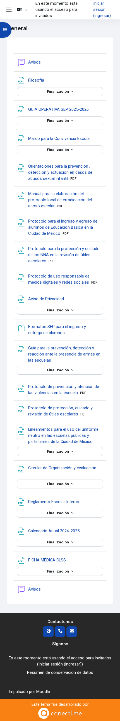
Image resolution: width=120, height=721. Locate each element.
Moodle (43, 691)
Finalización (58, 91)
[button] (21, 9)
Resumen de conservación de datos (60, 672)
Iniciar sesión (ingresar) (102, 9)
